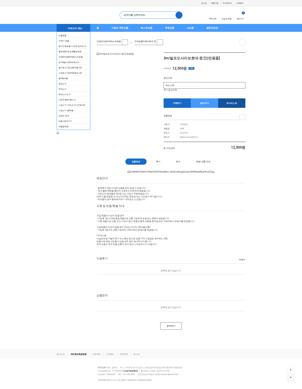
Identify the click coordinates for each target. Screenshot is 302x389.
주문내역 (212, 19)
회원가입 (214, 3)
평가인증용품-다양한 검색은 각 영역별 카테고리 (72, 47)
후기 (158, 161)
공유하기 (242, 42)
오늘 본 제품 (226, 19)
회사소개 (61, 354)
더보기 (242, 259)
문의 (178, 161)
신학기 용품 (64, 41)
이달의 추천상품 (120, 27)
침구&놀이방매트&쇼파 (69, 62)
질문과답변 (212, 27)
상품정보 (168, 115)
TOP (290, 370)
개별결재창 (64, 126)
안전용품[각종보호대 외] (145, 41)
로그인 (204, 3)
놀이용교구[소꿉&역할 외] (70, 67)
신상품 (190, 27)
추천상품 (169, 27)
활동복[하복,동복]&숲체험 (70, 51)
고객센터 (239, 3)
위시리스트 (231, 103)
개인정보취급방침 (78, 354)
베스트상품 (146, 27)
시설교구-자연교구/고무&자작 (72, 105)
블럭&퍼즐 (63, 78)
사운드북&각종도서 (67, 100)
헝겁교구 (63, 83)
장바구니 (240, 16)
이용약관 (96, 354)
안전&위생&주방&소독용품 (71, 57)
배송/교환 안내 (203, 161)
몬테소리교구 (64, 94)
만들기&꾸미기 (65, 121)
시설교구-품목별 (66, 110)
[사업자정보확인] (131, 371)
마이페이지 (227, 3)
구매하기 (177, 103)
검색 (179, 15)
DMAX (149, 380)
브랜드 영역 (64, 116)
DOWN (290, 377)
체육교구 (63, 89)
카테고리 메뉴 (75, 28)
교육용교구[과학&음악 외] (70, 73)
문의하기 (171, 326)
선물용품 (63, 35)
